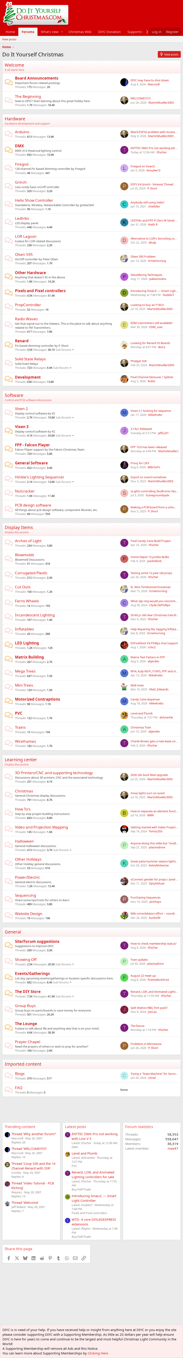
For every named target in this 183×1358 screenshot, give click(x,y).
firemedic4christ (158, 980)
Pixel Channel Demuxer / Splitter (152, 377)
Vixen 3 (22, 426)
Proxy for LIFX (140, 463)
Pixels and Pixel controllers (40, 290)
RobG (151, 381)
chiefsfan (154, 206)
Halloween (24, 841)
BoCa (161, 347)
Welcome (14, 65)
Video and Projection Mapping (41, 827)
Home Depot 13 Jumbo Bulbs (150, 557)
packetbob (154, 561)
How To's (22, 809)
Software (14, 395)
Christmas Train (141, 727)
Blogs (20, 1073)
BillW (150, 815)
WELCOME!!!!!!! (141, 98)
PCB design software (33, 505)
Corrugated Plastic (31, 572)
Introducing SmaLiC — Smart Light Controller (94, 1198)
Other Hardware (30, 272)
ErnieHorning (157, 261)
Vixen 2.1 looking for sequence (151, 411)
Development (28, 377)
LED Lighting (27, 643)
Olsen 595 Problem (143, 256)
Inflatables (24, 629)
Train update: (139, 960)
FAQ (18, 1087)
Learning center (21, 760)
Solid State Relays (30, 358)
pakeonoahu (157, 279)
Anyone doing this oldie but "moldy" (155, 843)
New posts (9, 39)
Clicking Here (98, 1353)
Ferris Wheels (27, 600)
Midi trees (137, 685)
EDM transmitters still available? (152, 323)
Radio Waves (26, 318)
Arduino (22, 131)
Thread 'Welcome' (25, 1202)
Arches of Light (28, 540)
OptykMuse (156, 883)
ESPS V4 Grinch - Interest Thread (152, 184)
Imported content (23, 1064)
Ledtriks (22, 218)
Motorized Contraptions (37, 699)
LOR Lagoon (26, 236)
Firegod (21, 164)
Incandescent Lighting (35, 614)
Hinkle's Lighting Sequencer (39, 477)
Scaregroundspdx (157, 495)
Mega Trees (25, 671)
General (13, 932)
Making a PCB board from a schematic (156, 507)
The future (137, 1026)
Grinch (21, 182)
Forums (28, 31)
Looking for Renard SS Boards (150, 343)
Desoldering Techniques (146, 275)
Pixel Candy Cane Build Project (151, 541)
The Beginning (28, 96)
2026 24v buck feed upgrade (149, 775)
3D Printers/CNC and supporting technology (54, 772)
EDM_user (156, 327)
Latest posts (75, 1126)
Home (10, 31)
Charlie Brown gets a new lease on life (155, 741)
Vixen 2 (21, 408)
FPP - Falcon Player (32, 444)
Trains (20, 727)
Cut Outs (23, 586)
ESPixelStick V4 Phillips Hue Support (154, 643)
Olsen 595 (24, 254)
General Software (31, 463)
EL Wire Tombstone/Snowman (151, 587)
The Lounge (26, 1023)
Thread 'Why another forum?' (33, 1134)
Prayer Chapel (27, 1041)
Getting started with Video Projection (155, 827)
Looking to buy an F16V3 (147, 305)
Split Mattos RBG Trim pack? (149, 1008)
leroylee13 (153, 170)
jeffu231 (163, 433)
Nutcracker (25, 491)
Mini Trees (24, 685)
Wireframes (25, 741)
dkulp (152, 242)
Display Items (19, 527)
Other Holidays (28, 859)
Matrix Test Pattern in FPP (148, 657)
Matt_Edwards (158, 689)
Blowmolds (24, 554)
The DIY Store (28, 991)
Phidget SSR (139, 361)
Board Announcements (36, 78)
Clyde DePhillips (159, 605)
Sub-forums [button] (63, 350)
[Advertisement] (83, 1107)
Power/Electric (27, 877)
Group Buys (25, 1005)
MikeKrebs (155, 415)
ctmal (152, 1078)
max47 (173, 1148)
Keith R (153, 224)
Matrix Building (29, 657)
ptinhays (155, 902)
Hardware (15, 119)
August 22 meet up (143, 976)
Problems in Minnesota (146, 1044)
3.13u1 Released (141, 429)
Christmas (24, 791)
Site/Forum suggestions (37, 941)
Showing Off (26, 959)
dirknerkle (166, 717)
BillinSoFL (154, 467)
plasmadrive (157, 847)
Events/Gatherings (32, 973)
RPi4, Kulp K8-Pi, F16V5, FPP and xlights (156, 671)
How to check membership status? (154, 944)
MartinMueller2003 (161, 103)
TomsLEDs (155, 831)
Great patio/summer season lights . (154, 861)
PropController (28, 304)
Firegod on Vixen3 (143, 166)
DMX (19, 145)
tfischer (162, 152)
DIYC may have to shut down (150, 80)
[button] (62, 32)
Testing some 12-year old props (151, 573)
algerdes (153, 661)
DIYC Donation (109, 31)
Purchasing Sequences (145, 897)
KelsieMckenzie (159, 865)
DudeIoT (168, 295)
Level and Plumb (142, 713)
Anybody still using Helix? (147, 202)
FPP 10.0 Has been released (149, 447)
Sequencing (25, 895)
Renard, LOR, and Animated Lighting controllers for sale (93, 1174)
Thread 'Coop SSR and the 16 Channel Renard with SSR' (33, 1165)
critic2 (152, 647)
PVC (18, 713)
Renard (22, 340)
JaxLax (152, 1012)
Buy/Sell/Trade (81, 1189)
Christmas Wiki (80, 31)
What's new (49, 31)
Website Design (28, 913)
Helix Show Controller (34, 200)
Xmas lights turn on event (148, 793)
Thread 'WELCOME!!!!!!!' (29, 1148)
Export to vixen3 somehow (148, 477)
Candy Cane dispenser (145, 699)
